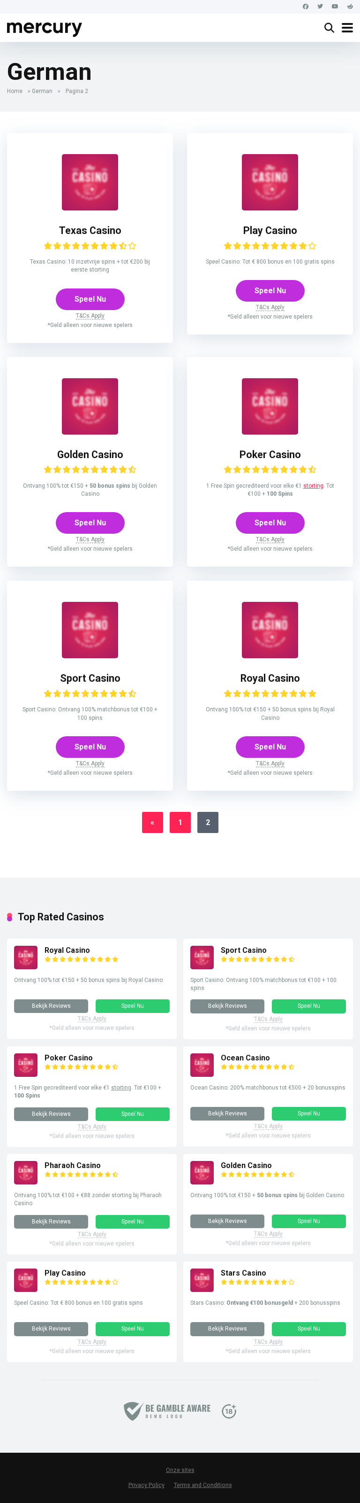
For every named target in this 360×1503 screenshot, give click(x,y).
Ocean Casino (245, 1057)
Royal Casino (270, 678)
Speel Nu (90, 299)
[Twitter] (320, 7)
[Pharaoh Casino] (26, 1181)
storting (313, 486)
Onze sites (180, 1470)
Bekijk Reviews (51, 1006)
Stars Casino (243, 1273)
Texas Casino (90, 230)
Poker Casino (270, 454)
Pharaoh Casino (73, 1165)
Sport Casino (90, 678)
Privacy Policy (146, 1484)
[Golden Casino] (90, 432)
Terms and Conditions (203, 1484)
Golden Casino (90, 454)
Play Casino (270, 230)
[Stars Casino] (202, 1289)
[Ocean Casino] (202, 1074)
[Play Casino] (270, 207)
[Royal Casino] (270, 655)
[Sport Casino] (90, 655)
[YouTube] (335, 7)
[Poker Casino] (270, 432)
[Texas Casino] (90, 207)
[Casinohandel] (45, 26)
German (42, 91)
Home (14, 91)
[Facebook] (305, 7)
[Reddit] (350, 7)
